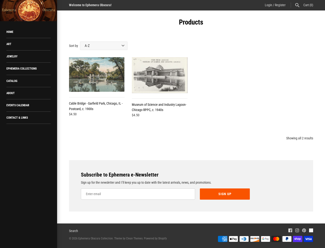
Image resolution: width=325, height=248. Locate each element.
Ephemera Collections (21, 68)
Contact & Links (17, 117)
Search (73, 231)
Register (280, 5)
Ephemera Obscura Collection (95, 238)
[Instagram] (297, 231)
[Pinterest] (304, 231)
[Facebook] (290, 231)
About (10, 93)
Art (8, 44)
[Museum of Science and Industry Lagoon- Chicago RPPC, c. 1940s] (159, 75)
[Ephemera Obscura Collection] (28, 10)
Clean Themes (134, 238)
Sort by (73, 46)
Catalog (11, 81)
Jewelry (12, 56)
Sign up (224, 194)
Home (9, 32)
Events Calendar (17, 105)
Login (268, 5)
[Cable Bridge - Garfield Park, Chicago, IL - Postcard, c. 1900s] (97, 74)
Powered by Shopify (155, 238)
